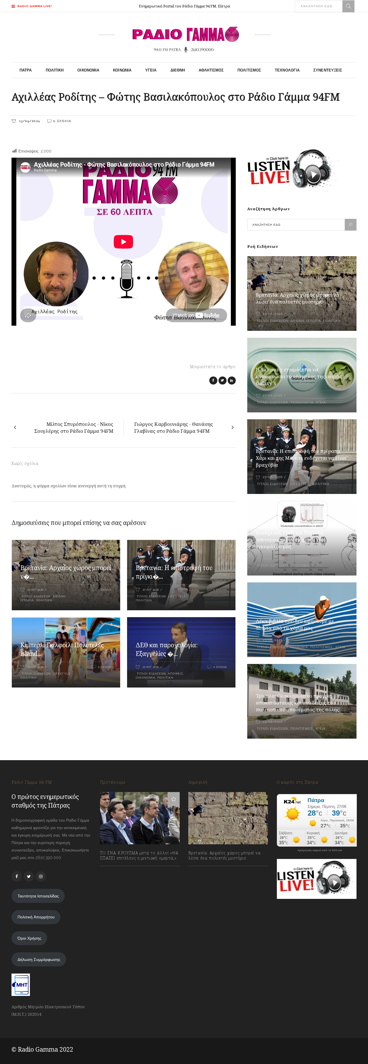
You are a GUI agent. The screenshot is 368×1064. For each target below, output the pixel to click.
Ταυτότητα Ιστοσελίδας (38, 896)
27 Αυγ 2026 (35, 589)
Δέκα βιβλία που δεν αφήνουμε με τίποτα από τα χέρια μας (295, 624)
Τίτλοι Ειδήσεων (35, 596)
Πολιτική (44, 600)
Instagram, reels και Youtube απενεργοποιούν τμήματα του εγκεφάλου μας (290, 539)
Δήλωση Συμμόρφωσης (39, 959)
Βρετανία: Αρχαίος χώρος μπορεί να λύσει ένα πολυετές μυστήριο (297, 298)
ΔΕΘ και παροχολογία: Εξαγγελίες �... (167, 649)
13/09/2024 (29, 120)
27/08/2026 (272, 314)
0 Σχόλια (62, 120)
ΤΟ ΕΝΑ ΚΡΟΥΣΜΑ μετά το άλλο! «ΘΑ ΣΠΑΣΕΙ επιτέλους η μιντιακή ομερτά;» (139, 855)
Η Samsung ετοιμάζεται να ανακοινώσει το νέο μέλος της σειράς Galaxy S (299, 376)
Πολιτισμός (321, 647)
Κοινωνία (299, 647)
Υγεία (321, 402)
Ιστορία (27, 600)
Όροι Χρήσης (29, 938)
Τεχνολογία (301, 402)
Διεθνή (59, 596)
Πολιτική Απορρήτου (36, 917)
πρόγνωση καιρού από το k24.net (320, 850)
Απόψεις (175, 673)
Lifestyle (177, 596)
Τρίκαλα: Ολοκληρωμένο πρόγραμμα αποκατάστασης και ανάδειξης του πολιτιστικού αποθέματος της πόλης (298, 702)
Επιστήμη (299, 565)
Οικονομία (145, 677)
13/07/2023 (115, 871)
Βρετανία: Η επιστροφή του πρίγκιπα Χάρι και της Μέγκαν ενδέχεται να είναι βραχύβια (301, 458)
